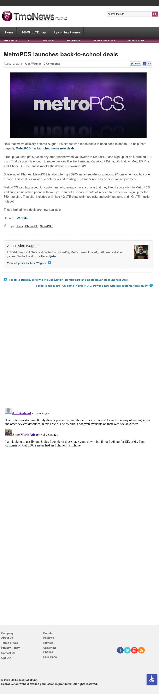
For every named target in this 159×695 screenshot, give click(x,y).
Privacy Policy (10, 648)
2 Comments (52, 63)
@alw (52, 256)
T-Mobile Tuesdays (103, 40)
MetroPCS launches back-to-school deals (61, 54)
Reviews (48, 637)
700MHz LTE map (34, 32)
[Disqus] (78, 457)
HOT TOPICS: (10, 40)
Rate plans (50, 657)
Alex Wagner (33, 63)
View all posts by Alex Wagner (29, 263)
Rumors (48, 643)
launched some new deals (56, 148)
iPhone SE (31, 226)
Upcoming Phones (67, 32)
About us (7, 637)
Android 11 (73, 40)
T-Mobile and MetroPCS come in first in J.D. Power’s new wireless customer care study (94, 286)
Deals (19, 226)
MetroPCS (23, 148)
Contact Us (8, 653)
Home (9, 32)
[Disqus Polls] (78, 350)
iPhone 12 (48, 40)
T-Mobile (21, 218)
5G (29, 40)
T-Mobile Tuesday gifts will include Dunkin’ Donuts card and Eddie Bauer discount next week (66, 280)
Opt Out (6, 658)
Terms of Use (9, 643)
